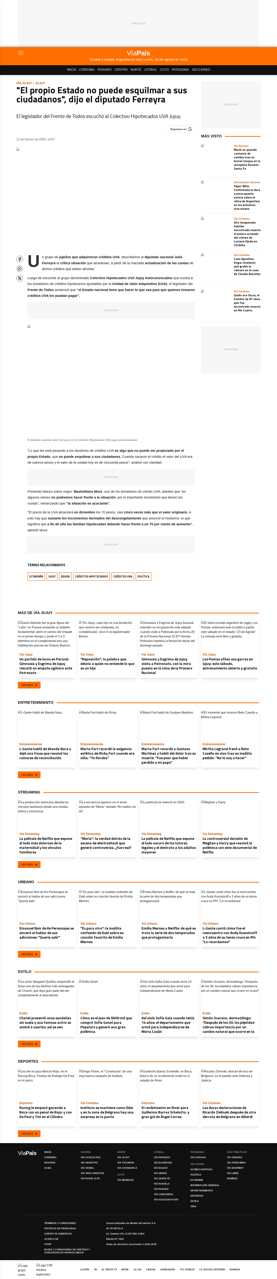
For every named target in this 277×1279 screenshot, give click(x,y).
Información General (205, 1185)
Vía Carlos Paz (90, 1157)
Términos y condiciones (60, 1223)
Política (143, 576)
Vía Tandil (87, 1168)
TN (95, 1269)
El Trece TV (109, 1269)
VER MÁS (27, 685)
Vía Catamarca (127, 1168)
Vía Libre (233, 1173)
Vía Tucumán (125, 1162)
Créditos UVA (122, 576)
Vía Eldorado (163, 1162)
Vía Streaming (236, 1162)
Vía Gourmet (235, 1168)
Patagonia (180, 69)
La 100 (138, 1269)
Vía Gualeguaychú (166, 1199)
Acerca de (51, 1239)
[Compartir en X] (19, 278)
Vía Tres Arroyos (92, 1173)
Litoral (150, 69)
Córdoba (87, 69)
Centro (121, 69)
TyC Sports (187, 1269)
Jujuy (40, 83)
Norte (136, 69)
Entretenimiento (202, 1190)
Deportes (197, 1196)
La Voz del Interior (212, 1269)
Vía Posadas (162, 1157)
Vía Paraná (161, 1189)
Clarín (84, 1269)
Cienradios (167, 1269)
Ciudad (150, 1269)
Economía (36, 576)
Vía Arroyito (89, 1162)
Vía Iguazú (161, 1168)
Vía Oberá (160, 1173)
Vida (193, 1206)
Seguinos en (178, 129)
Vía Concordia (163, 1194)
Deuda (65, 576)
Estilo (195, 1201)
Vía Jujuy (24, 83)
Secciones (201, 69)
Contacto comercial (58, 1233)
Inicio (71, 69)
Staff (48, 1244)
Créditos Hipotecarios (91, 576)
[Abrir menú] (54, 53)
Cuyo (164, 69)
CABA (47, 1168)
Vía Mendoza (125, 1180)
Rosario (105, 69)
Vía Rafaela (162, 1184)
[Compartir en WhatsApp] (19, 268)
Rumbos (232, 1178)
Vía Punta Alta (90, 1178)
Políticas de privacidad (60, 1228)
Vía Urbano (234, 1157)
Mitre (125, 1269)
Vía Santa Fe (162, 1178)
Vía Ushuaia (198, 1157)
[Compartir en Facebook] (19, 259)
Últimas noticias (202, 1169)
